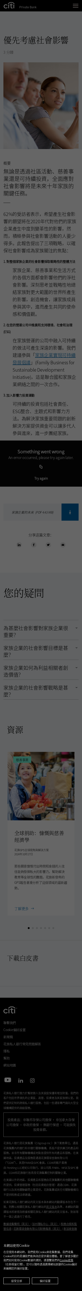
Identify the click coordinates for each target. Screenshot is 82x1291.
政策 (66, 1260)
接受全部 (16, 1281)
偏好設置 (45, 1281)
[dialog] (41, 1261)
